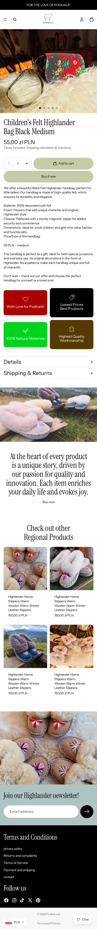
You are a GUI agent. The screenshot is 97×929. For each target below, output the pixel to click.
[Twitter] (30, 900)
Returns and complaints (20, 856)
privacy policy (13, 848)
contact (9, 877)
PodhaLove (53, 914)
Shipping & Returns (28, 373)
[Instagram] (14, 900)
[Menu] (5, 19)
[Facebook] (6, 900)
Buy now (48, 502)
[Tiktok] (22, 900)
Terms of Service (16, 863)
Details (12, 362)
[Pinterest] (38, 900)
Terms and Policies (48, 923)
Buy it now (48, 176)
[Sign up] (86, 811)
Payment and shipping (19, 870)
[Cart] (92, 19)
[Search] (15, 19)
